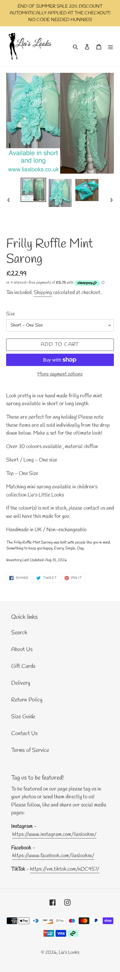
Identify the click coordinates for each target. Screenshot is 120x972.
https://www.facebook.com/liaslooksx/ (53, 855)
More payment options (60, 374)
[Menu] (110, 46)
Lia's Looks (69, 952)
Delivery (20, 683)
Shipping (43, 292)
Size (10, 314)
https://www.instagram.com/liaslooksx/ (54, 834)
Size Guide (23, 717)
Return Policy (26, 700)
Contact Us (24, 733)
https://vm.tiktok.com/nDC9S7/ (64, 869)
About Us (22, 649)
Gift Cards (23, 666)
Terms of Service (30, 750)
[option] (33, 189)
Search (19, 633)
